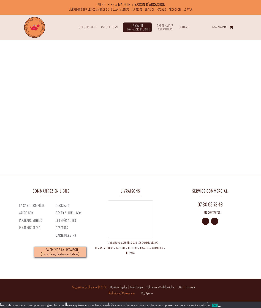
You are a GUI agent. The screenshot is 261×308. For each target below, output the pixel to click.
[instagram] (205, 221)
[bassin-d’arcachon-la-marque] (201, 251)
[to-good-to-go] (219, 251)
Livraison (190, 287)
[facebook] (214, 221)
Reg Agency (147, 293)
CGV (180, 287)
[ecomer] (237, 251)
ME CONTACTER (212, 212)
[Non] (219, 306)
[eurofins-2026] (182, 251)
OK (214, 305)
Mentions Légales (118, 287)
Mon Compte (136, 287)
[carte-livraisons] (130, 202)
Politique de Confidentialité (160, 287)
